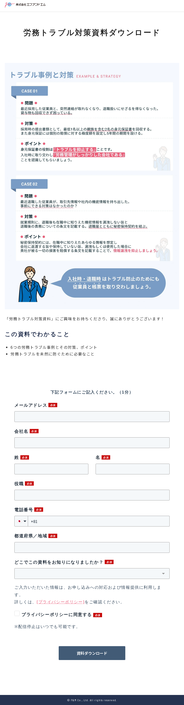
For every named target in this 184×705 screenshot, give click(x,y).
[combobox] (92, 573)
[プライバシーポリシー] (61, 602)
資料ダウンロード (92, 653)
